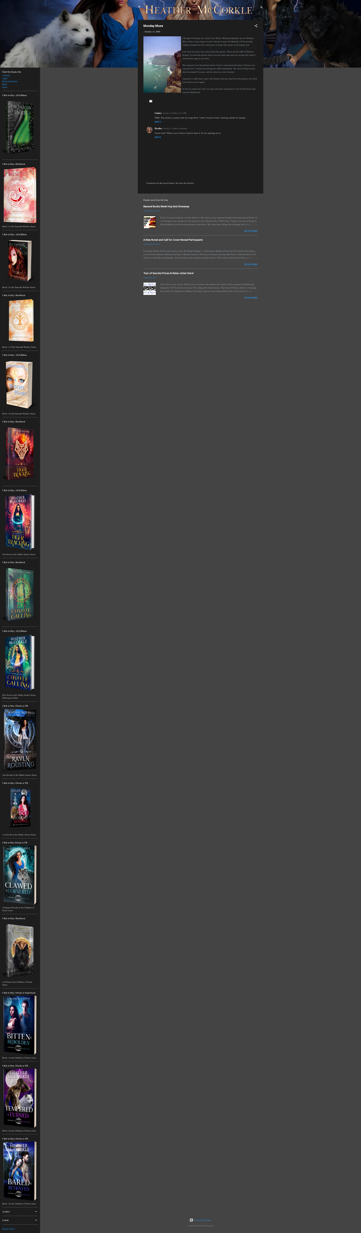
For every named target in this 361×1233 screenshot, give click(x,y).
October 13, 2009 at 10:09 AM (175, 128)
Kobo (4, 87)
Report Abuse (8, 1228)
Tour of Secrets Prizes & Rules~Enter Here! (168, 273)
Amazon (6, 75)
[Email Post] (150, 102)
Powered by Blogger (202, 1220)
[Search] (261, 7)
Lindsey (158, 113)
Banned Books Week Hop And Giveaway (166, 206)
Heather (158, 128)
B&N (4, 84)
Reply (158, 121)
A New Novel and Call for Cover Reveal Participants (173, 239)
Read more (251, 230)
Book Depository (10, 81)
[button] (256, 26)
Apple (5, 78)
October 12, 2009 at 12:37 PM (174, 113)
